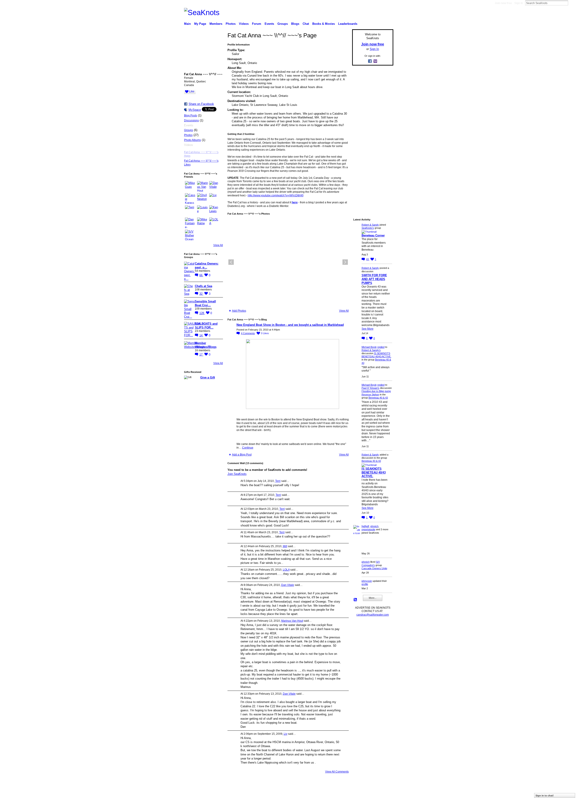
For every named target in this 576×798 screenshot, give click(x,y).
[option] (288, 262)
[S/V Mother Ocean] (190, 235)
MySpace (195, 109)
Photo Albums (192, 140)
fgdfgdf (365, 526)
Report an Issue (360, 792)
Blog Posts (190, 115)
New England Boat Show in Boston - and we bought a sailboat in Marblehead (290, 324)
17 (201, 354)
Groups (188, 130)
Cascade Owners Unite (374, 568)
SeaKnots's (368, 228)
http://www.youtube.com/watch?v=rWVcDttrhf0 (276, 195)
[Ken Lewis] (214, 210)
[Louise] (202, 210)
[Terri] (190, 210)
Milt (285, 546)
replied (381, 347)
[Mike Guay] (190, 186)
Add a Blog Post (242, 454)
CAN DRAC (215, 792)
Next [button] (345, 262)
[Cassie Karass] (190, 198)
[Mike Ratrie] (202, 223)
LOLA (286, 569)
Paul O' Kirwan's (370, 388)
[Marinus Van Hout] (202, 186)
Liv (285, 733)
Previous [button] (231, 262)
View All (218, 245)
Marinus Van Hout (292, 620)
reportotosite (368, 529)
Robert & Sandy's (371, 350)
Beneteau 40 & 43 (378, 397)
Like (191, 91)
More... (372, 597)
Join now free (503, 3)
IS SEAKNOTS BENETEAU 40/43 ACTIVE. (374, 472)
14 (201, 335)
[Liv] (214, 198)
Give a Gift (207, 377)
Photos (188, 135)
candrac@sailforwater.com (372, 614)
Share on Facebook (201, 104)
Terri (278, 481)
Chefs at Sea (203, 286)
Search (572, 3)
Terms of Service (383, 792)
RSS (355, 600)
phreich (374, 526)
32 (201, 293)
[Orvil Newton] (202, 198)
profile (365, 584)
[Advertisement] (371, 136)
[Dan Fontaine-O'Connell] (190, 223)
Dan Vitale (287, 585)
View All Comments (337, 771)
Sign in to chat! (545, 795)
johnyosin (367, 581)
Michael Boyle (369, 347)
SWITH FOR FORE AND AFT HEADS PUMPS (374, 279)
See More (368, 328)
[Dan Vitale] (214, 186)
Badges (342, 792)
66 (201, 275)
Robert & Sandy (370, 224)
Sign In (518, 3)
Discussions (191, 120)
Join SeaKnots (237, 474)
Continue (247, 447)
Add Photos (239, 310)
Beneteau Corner (373, 235)
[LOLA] (214, 223)
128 (202, 313)
